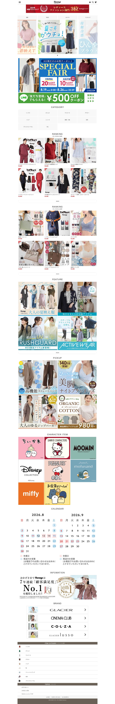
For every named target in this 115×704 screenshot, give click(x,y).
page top (113, 696)
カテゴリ (68, 17)
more (57, 201)
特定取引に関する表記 (56, 697)
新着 (27, 17)
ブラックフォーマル (27, 126)
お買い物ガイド (25, 687)
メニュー (19, 2)
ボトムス (48, 112)
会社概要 (48, 697)
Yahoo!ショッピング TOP (27, 694)
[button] (51, 55)
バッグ (27, 119)
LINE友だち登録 (25, 690)
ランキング (87, 17)
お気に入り (89, 2)
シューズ (48, 119)
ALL (48, 126)
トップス (28, 112)
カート (95, 2)
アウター (87, 112)
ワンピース (67, 112)
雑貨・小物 (67, 119)
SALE (47, 17)
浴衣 (87, 119)
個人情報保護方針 (65, 697)
